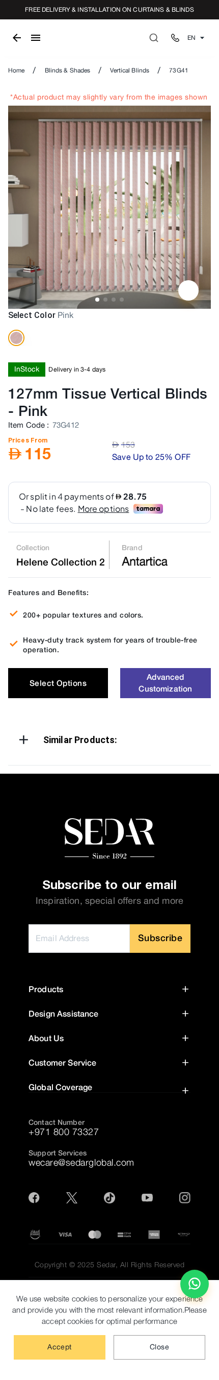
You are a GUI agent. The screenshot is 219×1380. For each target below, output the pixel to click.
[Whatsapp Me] (194, 1288)
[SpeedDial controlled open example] (188, 290)
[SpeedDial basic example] (194, 1284)
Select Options (58, 682)
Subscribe (160, 937)
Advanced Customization (165, 682)
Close (159, 1347)
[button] (109, 742)
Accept (59, 1347)
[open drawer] (35, 38)
